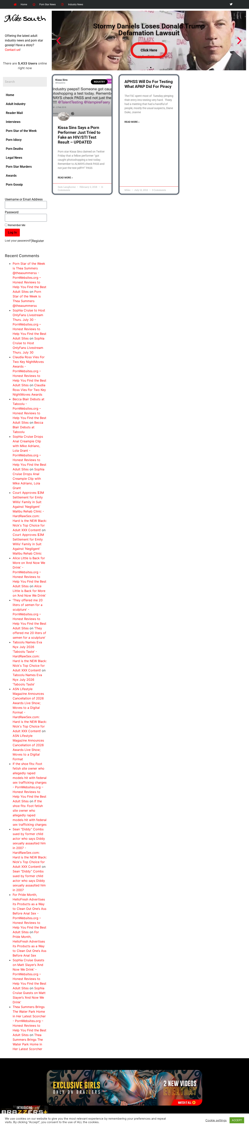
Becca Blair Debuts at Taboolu (28, 427)
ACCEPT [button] (237, 1120)
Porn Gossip (14, 184)
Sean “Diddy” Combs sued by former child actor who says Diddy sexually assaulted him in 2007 (29, 880)
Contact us (12, 50)
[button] (58, 40)
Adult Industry (15, 104)
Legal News (14, 158)
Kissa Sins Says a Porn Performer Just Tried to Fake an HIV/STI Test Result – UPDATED (79, 135)
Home (10, 95)
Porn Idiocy (14, 140)
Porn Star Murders (19, 166)
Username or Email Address (24, 199)
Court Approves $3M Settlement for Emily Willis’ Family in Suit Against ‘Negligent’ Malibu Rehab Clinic (28, 544)
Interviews (13, 122)
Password (11, 212)
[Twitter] (231, 4)
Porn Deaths (14, 149)
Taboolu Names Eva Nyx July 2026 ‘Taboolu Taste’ (27, 679)
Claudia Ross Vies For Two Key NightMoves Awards (29, 389)
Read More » (65, 177)
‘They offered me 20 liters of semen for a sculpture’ (29, 632)
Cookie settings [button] (216, 1120)
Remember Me (16, 225)
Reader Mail (14, 113)
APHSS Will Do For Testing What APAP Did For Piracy (148, 84)
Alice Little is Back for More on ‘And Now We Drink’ (29, 590)
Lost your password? (18, 240)
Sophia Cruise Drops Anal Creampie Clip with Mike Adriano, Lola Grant (28, 478)
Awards (11, 175)
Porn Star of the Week (21, 131)
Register (38, 241)
